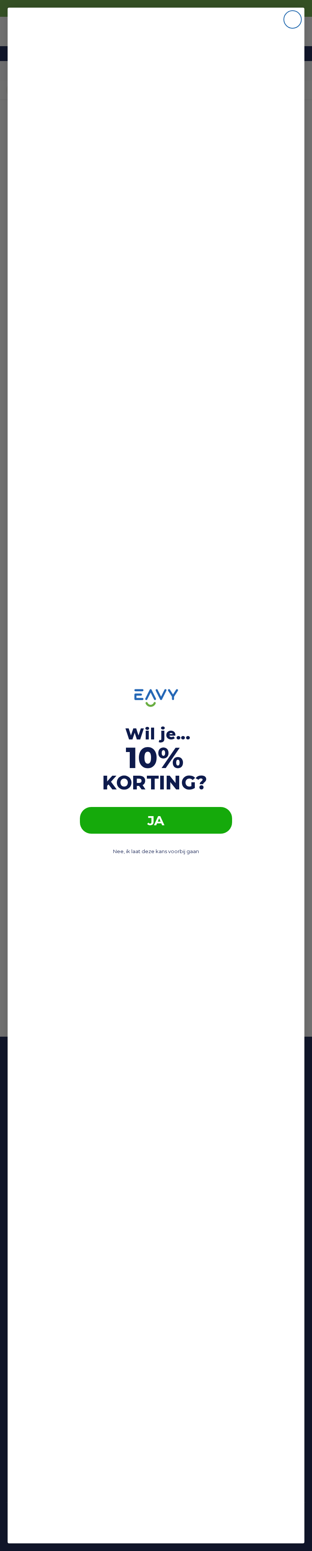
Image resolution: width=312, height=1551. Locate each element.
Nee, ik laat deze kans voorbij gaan (156, 851)
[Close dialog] (292, 19)
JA (156, 820)
